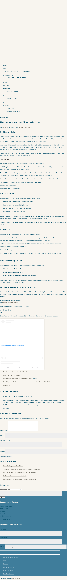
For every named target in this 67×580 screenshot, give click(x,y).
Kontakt (6, 105)
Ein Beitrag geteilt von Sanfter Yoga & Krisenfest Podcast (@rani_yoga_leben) (22, 367)
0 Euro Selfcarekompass (16, 78)
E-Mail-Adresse (5, 441)
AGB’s (5, 560)
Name (2, 435)
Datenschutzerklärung (10, 557)
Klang (5, 82)
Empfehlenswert (8, 567)
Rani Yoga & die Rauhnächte (11, 375)
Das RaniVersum (8, 574)
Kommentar (4, 430)
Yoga (5, 69)
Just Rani (21, 127)
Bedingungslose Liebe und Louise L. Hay (15, 476)
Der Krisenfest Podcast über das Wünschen (16, 372)
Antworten (6, 408)
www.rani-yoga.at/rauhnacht (10, 302)
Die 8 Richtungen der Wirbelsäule (13, 466)
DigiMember (16, 578)
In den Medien (8, 570)
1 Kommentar (29, 127)
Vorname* (3, 529)
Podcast (6, 89)
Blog (5, 95)
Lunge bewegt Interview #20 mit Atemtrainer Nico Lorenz (19, 479)
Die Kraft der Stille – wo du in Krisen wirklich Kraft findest (19, 472)
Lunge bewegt (12, 98)
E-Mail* (2, 547)
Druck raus (6, 385)
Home (5, 65)
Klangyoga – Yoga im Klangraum (19, 71)
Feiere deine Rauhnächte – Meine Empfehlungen (17, 378)
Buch (5, 102)
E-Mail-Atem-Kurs (13, 111)
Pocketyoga (8, 75)
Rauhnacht (7, 85)
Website (2, 451)
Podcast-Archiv (13, 91)
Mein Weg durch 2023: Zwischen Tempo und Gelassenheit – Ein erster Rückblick (26, 382)
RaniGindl (5, 127)
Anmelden (30, 552)
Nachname (3, 538)
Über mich (10, 108)
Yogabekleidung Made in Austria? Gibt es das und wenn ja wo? (21, 469)
